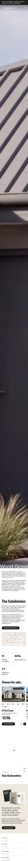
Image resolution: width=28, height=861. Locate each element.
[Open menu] (25, 8)
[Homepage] (9, 8)
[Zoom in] (24, 768)
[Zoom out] (24, 771)
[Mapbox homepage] (5, 772)
